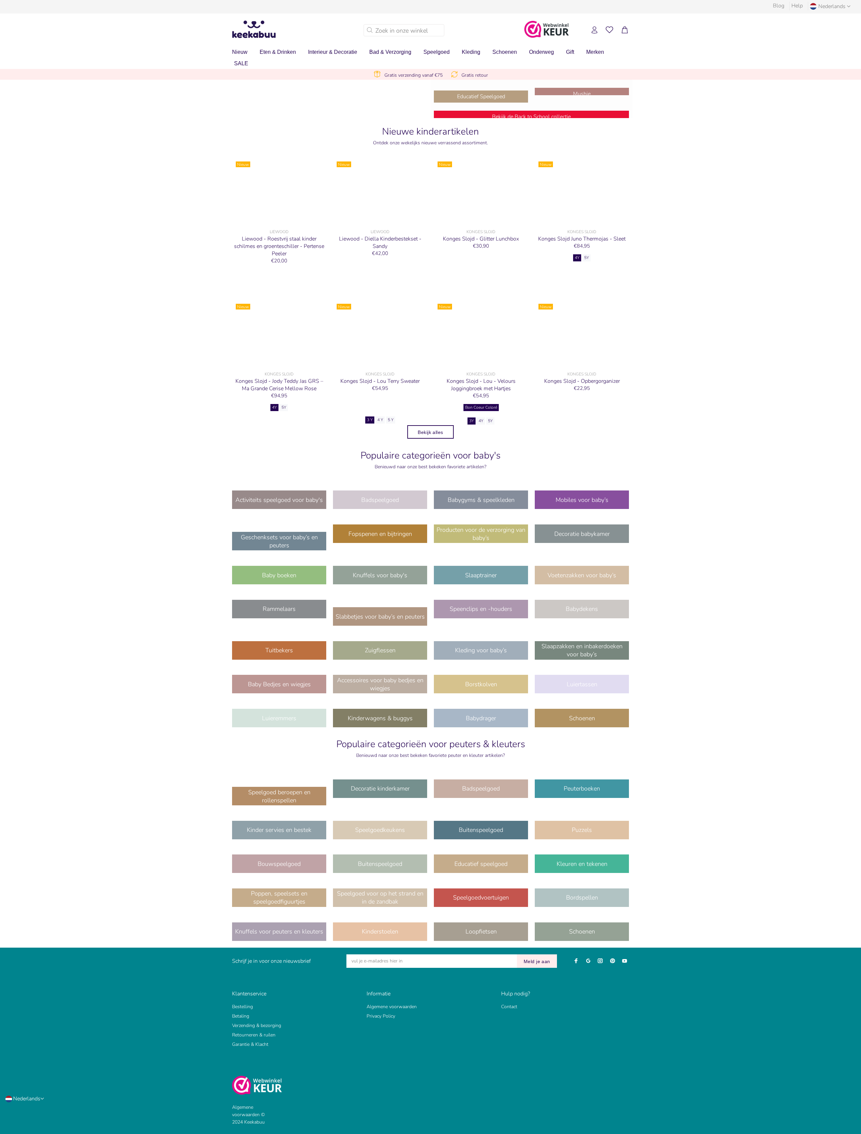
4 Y (380, 420)
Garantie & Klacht (250, 1044)
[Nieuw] (279, 192)
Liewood (279, 231)
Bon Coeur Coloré (481, 407)
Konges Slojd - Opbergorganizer (582, 381)
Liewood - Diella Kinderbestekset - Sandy (380, 242)
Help (797, 5)
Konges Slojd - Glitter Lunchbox (481, 239)
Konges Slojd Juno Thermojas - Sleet (582, 239)
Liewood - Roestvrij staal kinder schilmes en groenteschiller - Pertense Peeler (279, 246)
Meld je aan (537, 961)
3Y (471, 421)
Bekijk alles (430, 432)
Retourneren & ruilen (253, 1035)
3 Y (370, 420)
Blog (778, 5)
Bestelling (242, 1006)
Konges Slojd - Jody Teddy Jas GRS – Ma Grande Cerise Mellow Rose (279, 384)
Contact (509, 1006)
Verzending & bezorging (256, 1025)
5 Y (391, 420)
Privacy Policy (381, 1016)
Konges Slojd (480, 231)
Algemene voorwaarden (392, 1006)
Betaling (240, 1016)
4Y (577, 257)
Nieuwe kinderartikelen (430, 131)
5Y (586, 257)
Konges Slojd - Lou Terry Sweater (380, 381)
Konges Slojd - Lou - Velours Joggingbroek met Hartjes (481, 384)
